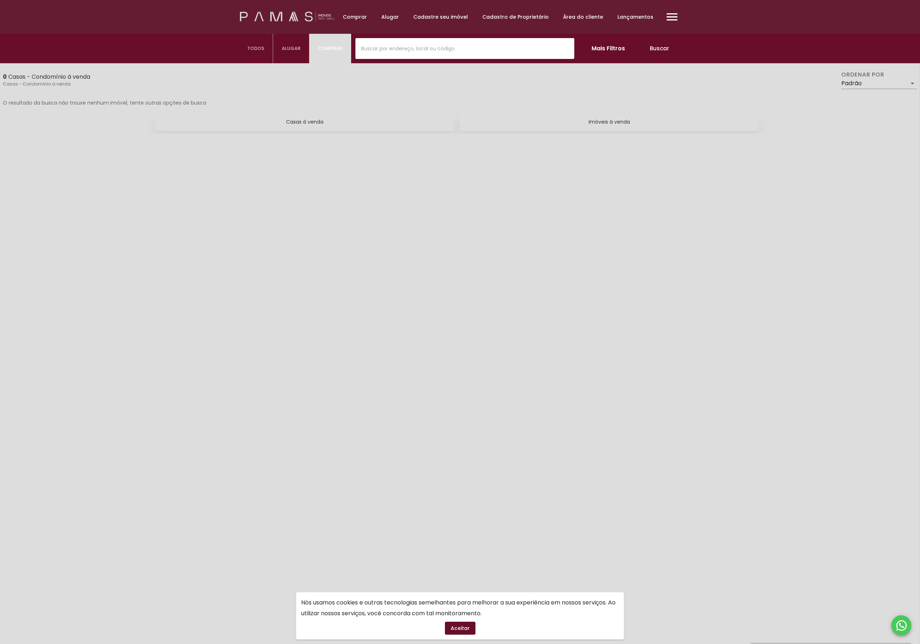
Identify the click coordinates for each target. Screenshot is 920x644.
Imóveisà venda (609, 121)
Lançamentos (635, 16)
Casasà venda (304, 121)
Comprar (355, 16)
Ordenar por (862, 75)
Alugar (390, 16)
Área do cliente (583, 16)
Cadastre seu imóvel (440, 16)
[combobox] (464, 48)
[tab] (256, 48)
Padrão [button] (851, 83)
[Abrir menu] (672, 16)
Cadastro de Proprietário (515, 16)
